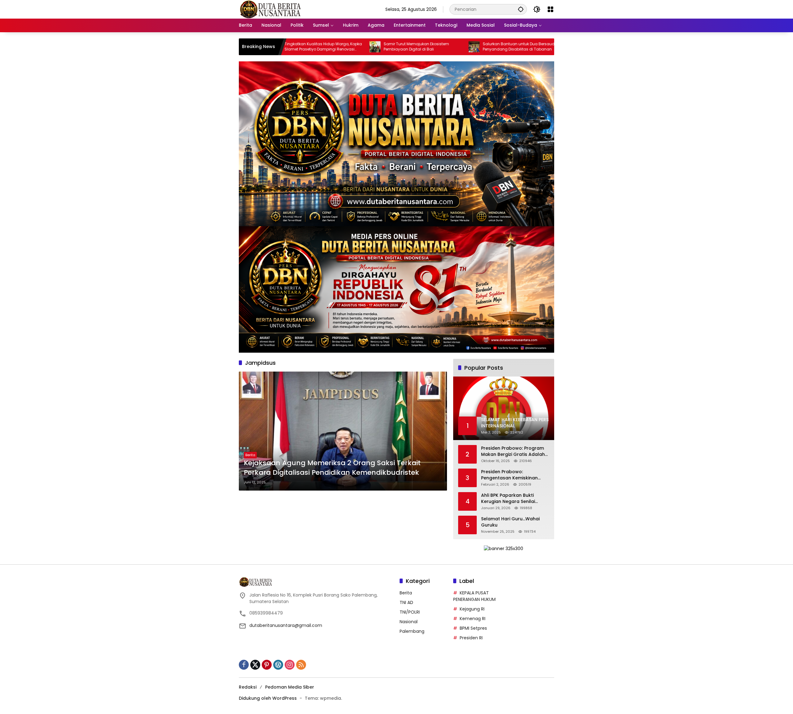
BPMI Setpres (473, 628)
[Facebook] (244, 665)
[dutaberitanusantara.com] (270, 9)
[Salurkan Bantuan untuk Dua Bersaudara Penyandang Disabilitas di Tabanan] (426, 46)
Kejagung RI (472, 609)
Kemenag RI (472, 618)
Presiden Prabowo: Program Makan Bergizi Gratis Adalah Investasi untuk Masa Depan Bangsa (513, 451)
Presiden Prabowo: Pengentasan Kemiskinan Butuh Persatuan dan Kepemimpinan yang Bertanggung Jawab (509, 475)
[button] (521, 9)
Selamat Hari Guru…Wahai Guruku (510, 522)
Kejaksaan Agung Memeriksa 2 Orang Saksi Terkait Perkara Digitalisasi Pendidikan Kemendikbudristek (332, 467)
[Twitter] (255, 665)
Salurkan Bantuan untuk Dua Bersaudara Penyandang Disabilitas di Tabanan (474, 47)
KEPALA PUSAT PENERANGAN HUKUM (474, 596)
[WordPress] (278, 665)
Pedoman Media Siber (289, 687)
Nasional (409, 622)
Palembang (412, 631)
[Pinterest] (267, 665)
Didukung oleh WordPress (268, 698)
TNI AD (406, 602)
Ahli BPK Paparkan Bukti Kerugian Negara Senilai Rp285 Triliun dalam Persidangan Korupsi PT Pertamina (508, 498)
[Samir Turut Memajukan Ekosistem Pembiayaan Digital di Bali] (326, 46)
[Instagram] (290, 665)
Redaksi (247, 687)
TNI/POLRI (410, 612)
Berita (250, 454)
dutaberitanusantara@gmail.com (285, 625)
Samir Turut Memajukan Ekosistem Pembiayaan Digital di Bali (368, 47)
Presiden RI (471, 638)
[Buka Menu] (550, 9)
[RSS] (301, 665)
